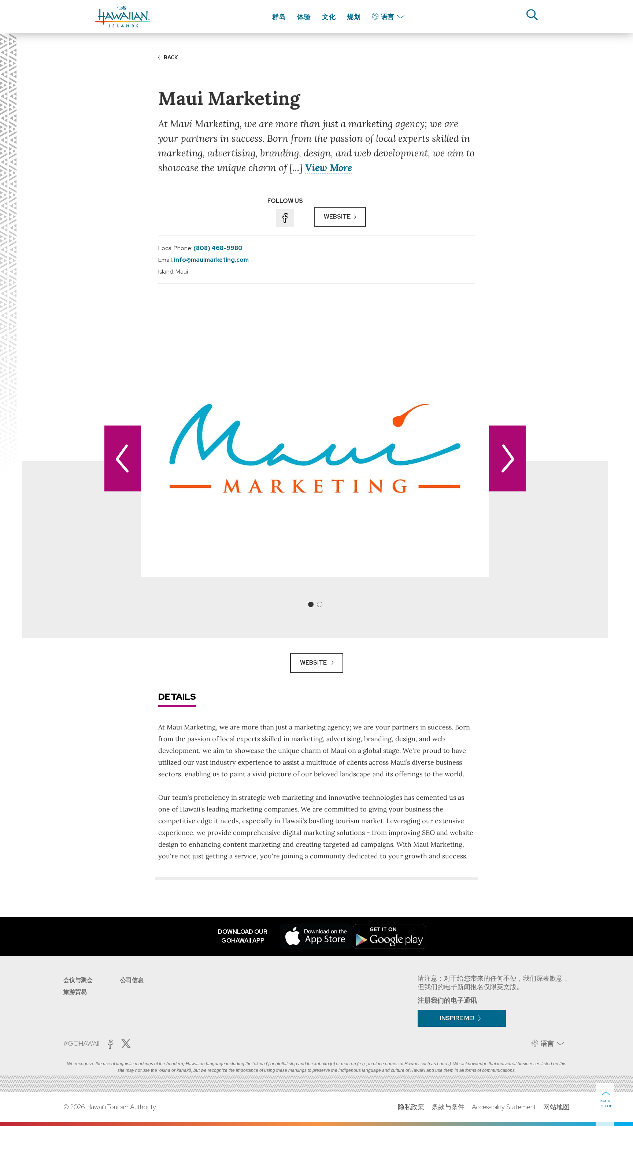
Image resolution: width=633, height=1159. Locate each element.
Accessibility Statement (504, 1107)
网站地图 (556, 1107)
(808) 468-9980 (218, 248)
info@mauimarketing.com (211, 260)
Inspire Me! (457, 1018)
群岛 (279, 16)
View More (328, 167)
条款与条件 (448, 1107)
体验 (304, 16)
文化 (329, 16)
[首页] (122, 16)
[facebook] (285, 218)
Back (171, 57)
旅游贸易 (75, 992)
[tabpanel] (315, 448)
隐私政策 (411, 1107)
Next (507, 458)
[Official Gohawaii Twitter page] (126, 1044)
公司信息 (132, 980)
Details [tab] (177, 696)
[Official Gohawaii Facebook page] (110, 1044)
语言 (387, 16)
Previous (122, 458)
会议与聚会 (78, 980)
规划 (354, 16)
